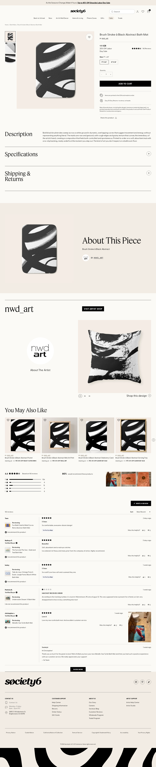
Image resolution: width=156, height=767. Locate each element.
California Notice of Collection (53, 732)
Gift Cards (56, 715)
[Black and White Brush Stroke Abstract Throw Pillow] (114, 356)
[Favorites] (143, 11)
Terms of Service (77, 732)
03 (89, 396)
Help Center (56, 702)
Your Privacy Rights (144, 732)
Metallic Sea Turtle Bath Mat (22, 623)
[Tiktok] (149, 682)
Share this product (107, 118)
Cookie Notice (29, 732)
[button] (141, 48)
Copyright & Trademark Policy (101, 732)
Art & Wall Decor (62, 18)
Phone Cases (92, 18)
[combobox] (122, 11)
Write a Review (143, 504)
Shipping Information (59, 705)
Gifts (102, 18)
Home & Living (77, 18)
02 (85, 396)
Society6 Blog (94, 709)
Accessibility (124, 732)
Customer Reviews (96, 712)
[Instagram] (136, 682)
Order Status (57, 712)
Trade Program (94, 718)
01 (80, 396)
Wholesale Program (96, 715)
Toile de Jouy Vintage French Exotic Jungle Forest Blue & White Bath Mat (24, 574)
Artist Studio (130, 705)
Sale (111, 18)
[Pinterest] (142, 682)
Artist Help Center (132, 702)
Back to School (39, 18)
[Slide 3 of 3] (10, 59)
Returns (55, 709)
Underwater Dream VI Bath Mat (23, 599)
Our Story (92, 702)
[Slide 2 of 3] (10, 48)
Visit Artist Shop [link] (93, 308)
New (50, 18)
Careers (92, 705)
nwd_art (105, 38)
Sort (132, 512)
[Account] (137, 11)
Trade (120, 18)
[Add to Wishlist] (8, 420)
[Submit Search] (112, 11)
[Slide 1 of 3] (10, 36)
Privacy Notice (10, 732)
